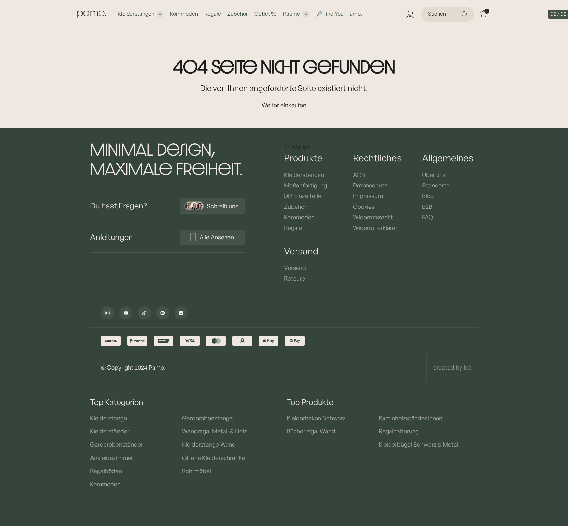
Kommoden (184, 14)
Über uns (434, 174)
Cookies (364, 206)
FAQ (427, 217)
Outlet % (265, 14)
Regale (212, 14)
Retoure (294, 278)
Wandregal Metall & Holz (214, 431)
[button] (558, 14)
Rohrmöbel (196, 470)
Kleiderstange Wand (209, 444)
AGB (359, 174)
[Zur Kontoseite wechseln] (409, 14)
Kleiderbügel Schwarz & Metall (419, 444)
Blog (428, 195)
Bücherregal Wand (311, 431)
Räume (291, 14)
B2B (427, 206)
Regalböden (106, 470)
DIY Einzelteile (302, 195)
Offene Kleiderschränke (213, 457)
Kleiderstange (108, 418)
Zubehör (237, 14)
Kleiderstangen (136, 14)
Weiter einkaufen (284, 105)
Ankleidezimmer (111, 457)
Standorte (436, 185)
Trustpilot (297, 147)
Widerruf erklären (376, 227)
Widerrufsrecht (373, 217)
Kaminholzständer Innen (410, 418)
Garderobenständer (116, 444)
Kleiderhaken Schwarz (316, 418)
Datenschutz (370, 185)
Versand (295, 267)
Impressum (368, 195)
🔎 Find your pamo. (339, 14)
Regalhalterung (399, 431)
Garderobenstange (207, 418)
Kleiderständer (109, 431)
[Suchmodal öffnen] (465, 14)
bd (467, 367)
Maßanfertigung (305, 185)
